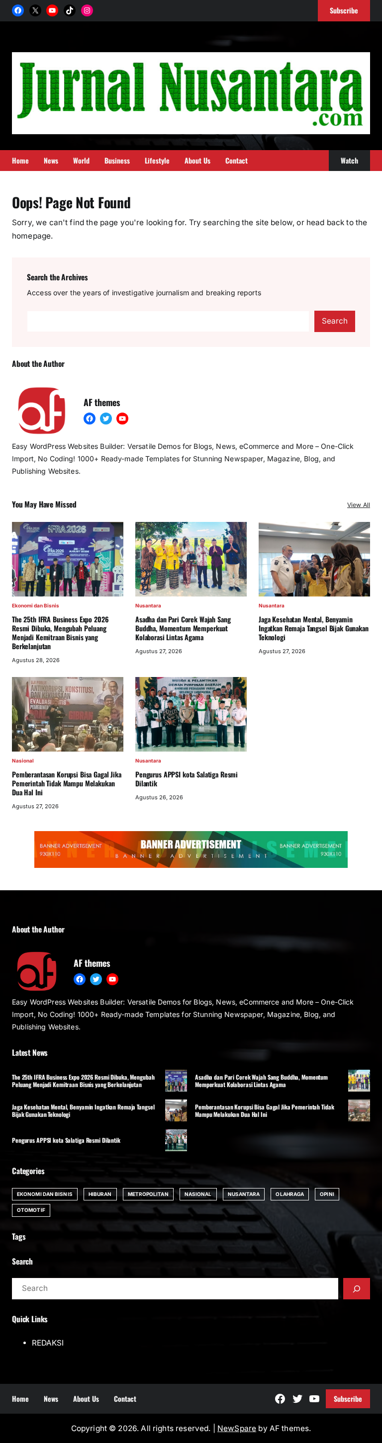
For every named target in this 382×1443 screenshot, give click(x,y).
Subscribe (348, 1398)
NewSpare (236, 1428)
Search (335, 321)
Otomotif (31, 1210)
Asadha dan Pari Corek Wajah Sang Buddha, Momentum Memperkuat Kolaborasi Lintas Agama (183, 628)
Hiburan (100, 1194)
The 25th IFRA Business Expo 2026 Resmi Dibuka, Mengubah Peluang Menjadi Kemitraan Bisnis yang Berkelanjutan (60, 633)
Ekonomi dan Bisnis (35, 605)
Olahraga (290, 1194)
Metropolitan (148, 1194)
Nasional (23, 761)
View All (358, 505)
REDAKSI (48, 1343)
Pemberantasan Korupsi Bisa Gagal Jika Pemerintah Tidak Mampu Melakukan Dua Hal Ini (66, 783)
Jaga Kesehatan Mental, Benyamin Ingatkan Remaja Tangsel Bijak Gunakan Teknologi (314, 628)
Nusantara (148, 605)
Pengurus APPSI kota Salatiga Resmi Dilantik (186, 779)
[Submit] (356, 1288)
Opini (327, 1194)
